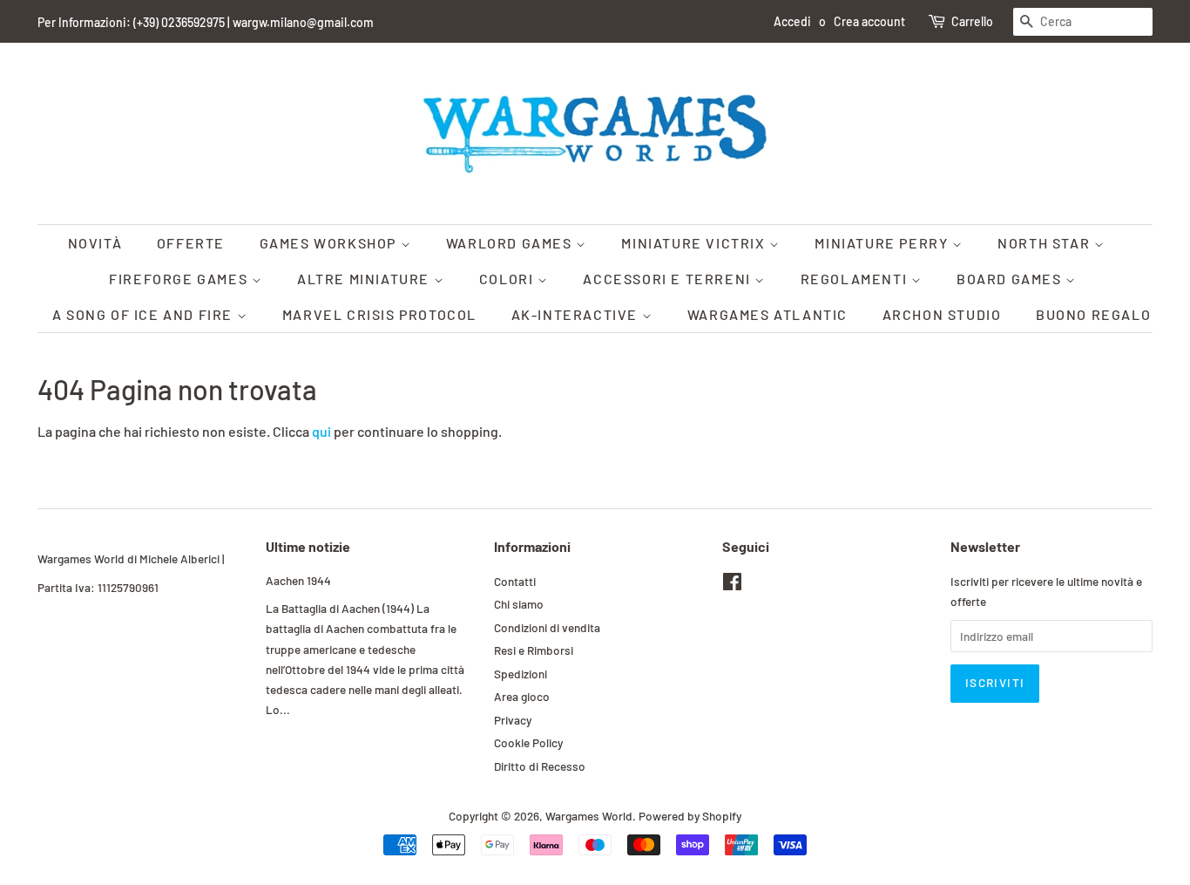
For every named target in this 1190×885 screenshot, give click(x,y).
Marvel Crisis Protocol (379, 314)
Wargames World (588, 815)
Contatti (515, 581)
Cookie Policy (528, 742)
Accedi (792, 21)
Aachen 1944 (298, 580)
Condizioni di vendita (547, 627)
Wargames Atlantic (767, 314)
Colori (508, 278)
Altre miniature (365, 278)
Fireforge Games (180, 278)
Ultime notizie (308, 546)
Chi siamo (519, 603)
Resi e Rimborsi (533, 650)
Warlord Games (511, 243)
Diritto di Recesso (539, 766)
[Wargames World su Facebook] (732, 584)
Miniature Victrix (695, 243)
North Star (1045, 243)
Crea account (869, 21)
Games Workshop (330, 243)
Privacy (512, 719)
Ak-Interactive (576, 314)
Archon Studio (942, 314)
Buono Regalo (1093, 314)
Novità (95, 243)
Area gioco (522, 696)
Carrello (972, 21)
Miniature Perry (883, 243)
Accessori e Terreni (668, 278)
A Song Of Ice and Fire (144, 314)
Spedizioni (520, 673)
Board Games (1011, 278)
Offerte (191, 243)
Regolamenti (856, 278)
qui (321, 431)
